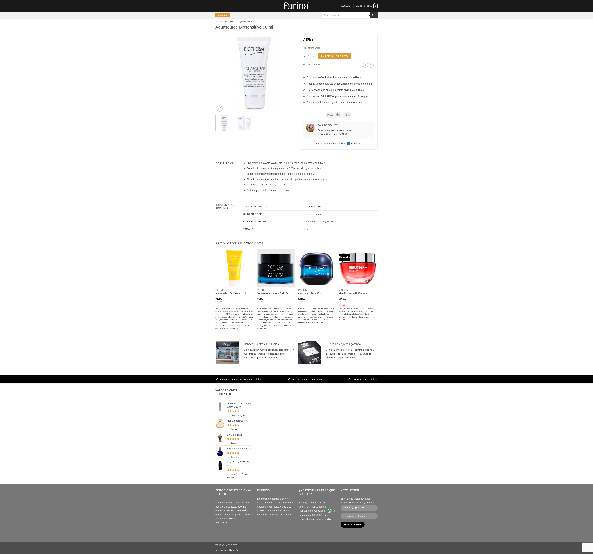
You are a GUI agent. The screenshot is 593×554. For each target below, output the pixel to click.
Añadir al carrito (334, 56)
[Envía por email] (371, 65)
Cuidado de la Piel (312, 206)
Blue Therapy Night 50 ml (310, 293)
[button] (217, 6)
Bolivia (359, 77)
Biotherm (230, 22)
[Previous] (221, 73)
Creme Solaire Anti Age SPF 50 (230, 293)
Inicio (218, 22)
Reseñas (356, 143)
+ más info (286, 514)
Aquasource (245, 22)
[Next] (289, 73)
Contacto (231, 545)
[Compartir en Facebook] (365, 65)
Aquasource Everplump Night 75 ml (274, 293)
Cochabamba (328, 77)
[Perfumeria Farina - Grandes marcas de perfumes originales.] (296, 6)
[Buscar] (374, 15)
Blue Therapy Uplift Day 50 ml (353, 293)
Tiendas (219, 545)
